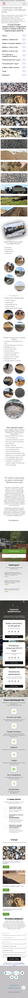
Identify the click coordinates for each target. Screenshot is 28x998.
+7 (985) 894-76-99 (14, 985)
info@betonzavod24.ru (14, 988)
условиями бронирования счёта (19, 964)
